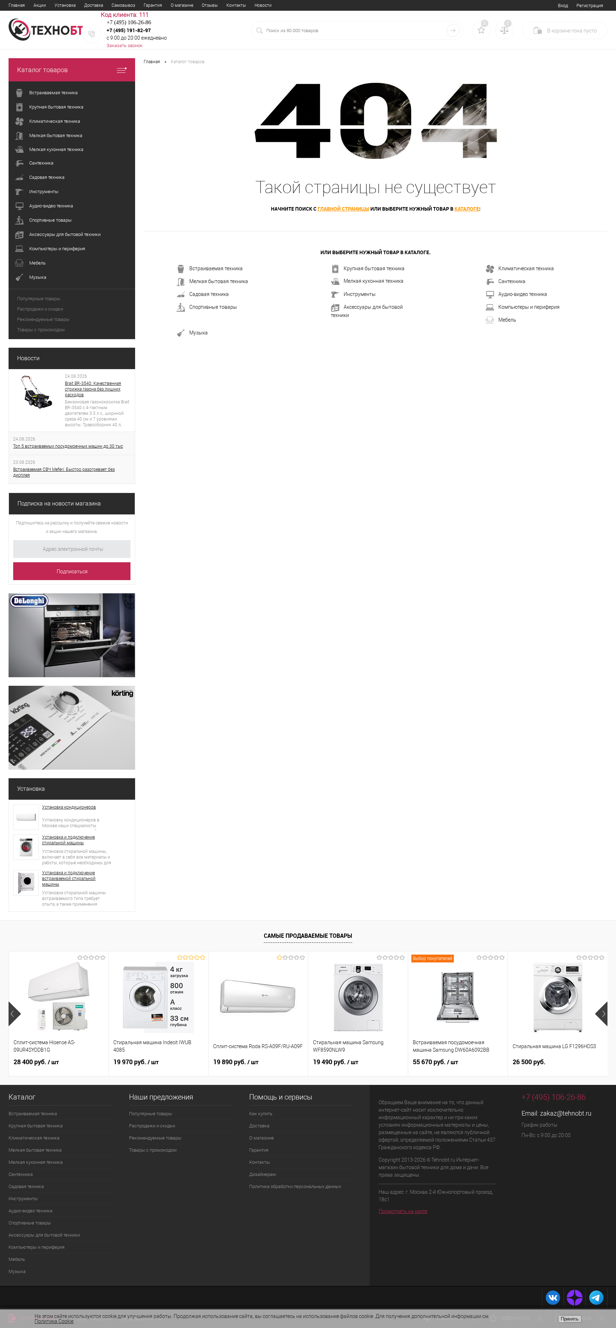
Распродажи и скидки (40, 309)
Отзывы (210, 5)
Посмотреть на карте (403, 1211)
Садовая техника (209, 294)
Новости (263, 5)
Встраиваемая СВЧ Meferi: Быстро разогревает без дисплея (64, 472)
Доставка (93, 5)
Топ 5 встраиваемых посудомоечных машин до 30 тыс (68, 446)
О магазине (182, 5)
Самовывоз (123, 5)
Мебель (507, 320)
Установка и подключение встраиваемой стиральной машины (69, 878)
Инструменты (360, 294)
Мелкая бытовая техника (218, 281)
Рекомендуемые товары (43, 319)
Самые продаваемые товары (308, 936)
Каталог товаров (42, 70)
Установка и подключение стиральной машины (68, 840)
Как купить (260, 1113)
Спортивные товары (213, 307)
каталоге (467, 208)
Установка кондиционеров (69, 807)
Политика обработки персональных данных (295, 1186)
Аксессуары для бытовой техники (367, 311)
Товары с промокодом (41, 329)
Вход (563, 5)
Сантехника (511, 281)
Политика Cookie (54, 1321)
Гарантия (153, 5)
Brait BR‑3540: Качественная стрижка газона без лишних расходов (93, 389)
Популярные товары (38, 298)
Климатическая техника (526, 268)
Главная (17, 5)
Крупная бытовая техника (374, 268)
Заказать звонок (125, 45)
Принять (570, 1319)
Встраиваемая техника (216, 268)
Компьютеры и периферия (529, 307)
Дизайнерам (262, 1174)
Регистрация (589, 5)
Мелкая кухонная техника (374, 281)
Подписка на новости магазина (59, 503)
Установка (65, 5)
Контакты (236, 5)
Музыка (198, 333)
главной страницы (343, 208)
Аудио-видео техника (522, 294)
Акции (40, 5)
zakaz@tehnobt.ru (565, 1113)
